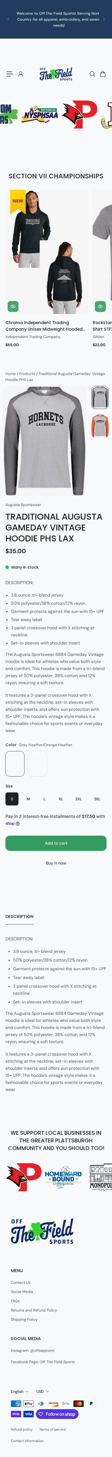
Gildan (98, 336)
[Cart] (102, 74)
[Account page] (20, 74)
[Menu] (9, 74)
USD (40, 1391)
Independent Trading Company (32, 336)
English (17, 1391)
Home (11, 373)
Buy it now (56, 863)
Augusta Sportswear (23, 504)
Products (27, 373)
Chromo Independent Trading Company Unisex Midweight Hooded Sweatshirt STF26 (44, 326)
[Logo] (56, 74)
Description (19, 916)
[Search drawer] (92, 74)
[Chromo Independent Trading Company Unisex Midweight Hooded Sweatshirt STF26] (46, 252)
